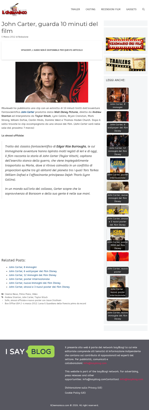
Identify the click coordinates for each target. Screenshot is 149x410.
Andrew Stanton (13, 297)
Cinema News (11, 294)
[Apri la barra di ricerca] (143, 9)
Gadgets (131, 9)
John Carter (27, 112)
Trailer (75, 9)
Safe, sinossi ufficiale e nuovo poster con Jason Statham (33, 300)
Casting (90, 9)
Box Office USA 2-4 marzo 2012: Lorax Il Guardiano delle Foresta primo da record (45, 303)
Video (35, 294)
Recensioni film (110, 9)
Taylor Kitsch (41, 297)
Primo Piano (25, 294)
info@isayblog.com (95, 363)
